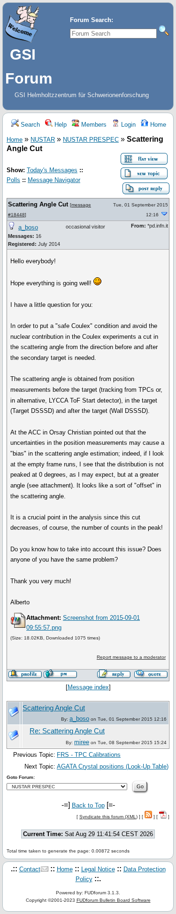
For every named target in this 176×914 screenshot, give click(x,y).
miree (81, 742)
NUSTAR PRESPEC (91, 139)
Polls (13, 179)
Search (29, 124)
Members (93, 124)
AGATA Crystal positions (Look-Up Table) (112, 766)
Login (127, 124)
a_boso (28, 227)
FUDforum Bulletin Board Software (114, 900)
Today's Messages (52, 170)
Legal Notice (98, 869)
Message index (88, 687)
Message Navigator (54, 179)
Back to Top (88, 805)
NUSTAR (43, 139)
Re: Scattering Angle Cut (67, 731)
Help (60, 124)
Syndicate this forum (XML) (108, 816)
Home (157, 124)
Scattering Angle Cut (38, 204)
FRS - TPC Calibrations (89, 754)
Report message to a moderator (131, 657)
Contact (29, 869)
